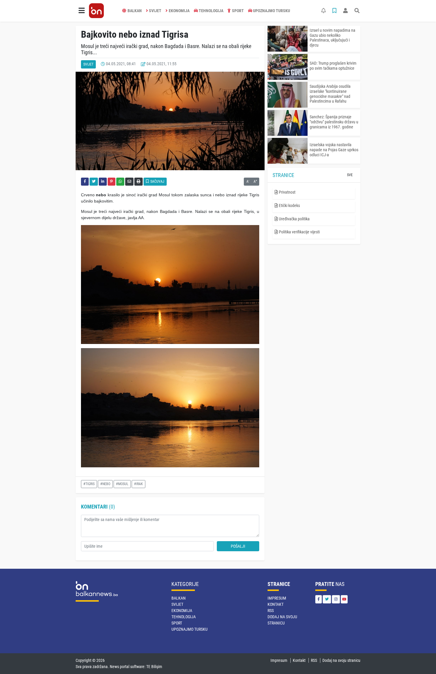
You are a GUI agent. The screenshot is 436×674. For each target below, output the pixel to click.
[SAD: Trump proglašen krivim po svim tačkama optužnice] (288, 67)
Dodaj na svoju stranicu (341, 660)
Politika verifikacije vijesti (299, 232)
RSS (271, 610)
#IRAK (138, 484)
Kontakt (276, 604)
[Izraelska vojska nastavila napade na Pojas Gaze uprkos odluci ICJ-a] (288, 151)
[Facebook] (318, 599)
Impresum (277, 598)
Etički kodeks (289, 205)
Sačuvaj (156, 181)
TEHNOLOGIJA (211, 10)
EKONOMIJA (179, 10)
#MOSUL (122, 484)
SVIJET (155, 10)
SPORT (238, 10)
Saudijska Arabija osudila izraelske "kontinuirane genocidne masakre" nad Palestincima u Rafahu (330, 93)
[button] (81, 10)
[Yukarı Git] (420, 659)
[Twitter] (327, 599)
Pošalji (238, 546)
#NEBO (105, 484)
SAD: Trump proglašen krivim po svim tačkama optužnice (333, 66)
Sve (350, 175)
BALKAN (135, 10)
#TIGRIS (89, 484)
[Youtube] (344, 599)
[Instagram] (336, 599)
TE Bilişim (154, 666)
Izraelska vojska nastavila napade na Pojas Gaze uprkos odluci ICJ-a (334, 149)
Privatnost (286, 192)
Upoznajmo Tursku (271, 10)
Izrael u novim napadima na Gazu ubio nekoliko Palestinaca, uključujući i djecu (332, 37)
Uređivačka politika (294, 218)
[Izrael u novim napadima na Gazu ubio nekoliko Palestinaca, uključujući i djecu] (288, 39)
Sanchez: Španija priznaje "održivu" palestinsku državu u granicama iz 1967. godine (334, 121)
